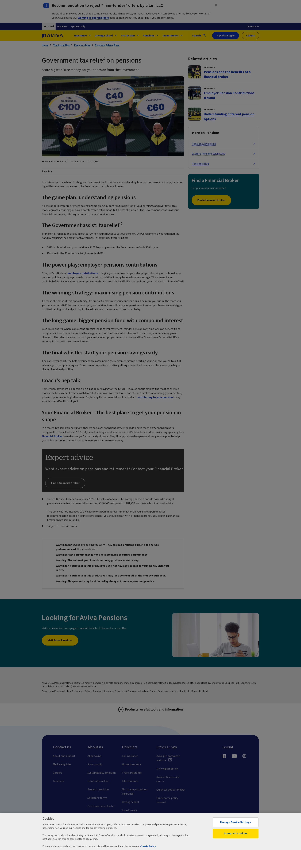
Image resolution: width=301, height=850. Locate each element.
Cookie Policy (148, 846)
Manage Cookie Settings (235, 822)
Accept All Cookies (235, 833)
